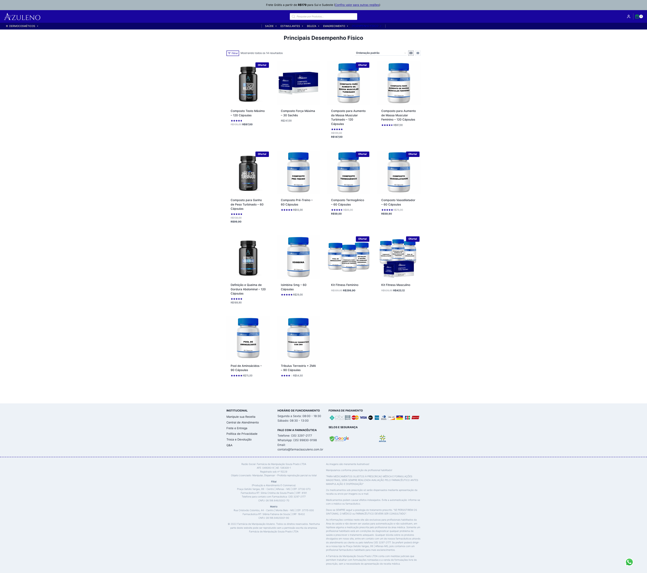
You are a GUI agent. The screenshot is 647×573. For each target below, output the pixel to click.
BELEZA (311, 26)
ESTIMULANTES (290, 26)
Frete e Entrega (236, 428)
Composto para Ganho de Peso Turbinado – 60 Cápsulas (247, 204)
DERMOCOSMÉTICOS (22, 26)
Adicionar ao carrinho (247, 129)
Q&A (229, 445)
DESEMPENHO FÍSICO (365, 26)
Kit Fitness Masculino (395, 285)
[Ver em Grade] (411, 53)
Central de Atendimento (242, 422)
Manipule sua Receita (240, 416)
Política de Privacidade (241, 433)
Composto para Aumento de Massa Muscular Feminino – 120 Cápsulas (398, 115)
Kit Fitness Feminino (344, 285)
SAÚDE (269, 26)
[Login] (629, 16)
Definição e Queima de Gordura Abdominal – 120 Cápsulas (248, 289)
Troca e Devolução (239, 439)
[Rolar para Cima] (638, 568)
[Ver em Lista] (418, 53)
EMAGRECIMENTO (334, 26)
